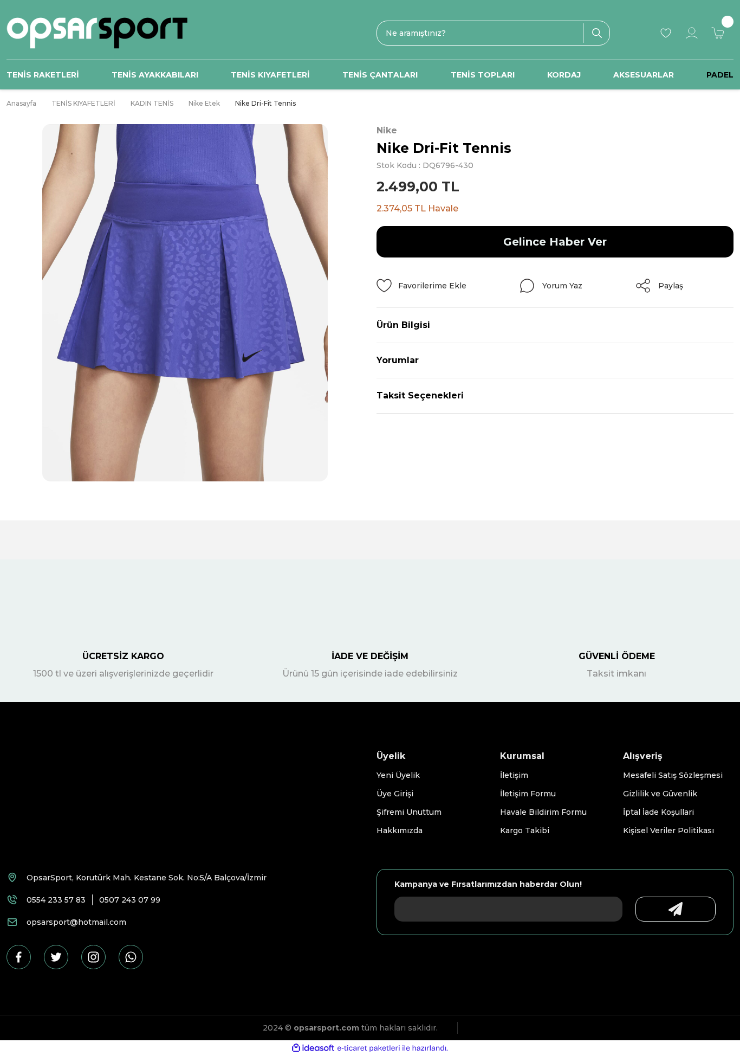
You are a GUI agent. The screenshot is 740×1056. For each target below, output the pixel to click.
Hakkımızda (400, 830)
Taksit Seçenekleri (420, 395)
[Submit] (675, 909)
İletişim (514, 775)
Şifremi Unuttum (409, 812)
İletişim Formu (528, 794)
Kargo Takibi (524, 830)
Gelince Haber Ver (555, 241)
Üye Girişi (395, 794)
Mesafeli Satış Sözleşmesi (673, 775)
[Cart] (717, 33)
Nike (387, 130)
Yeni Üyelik (398, 775)
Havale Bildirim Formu (543, 812)
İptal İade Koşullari (658, 812)
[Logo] (97, 33)
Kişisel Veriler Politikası (668, 830)
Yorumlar (398, 360)
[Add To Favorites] (421, 286)
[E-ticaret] (368, 1048)
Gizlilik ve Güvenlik (660, 794)
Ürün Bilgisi (403, 325)
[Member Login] (691, 33)
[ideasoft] (313, 1048)
